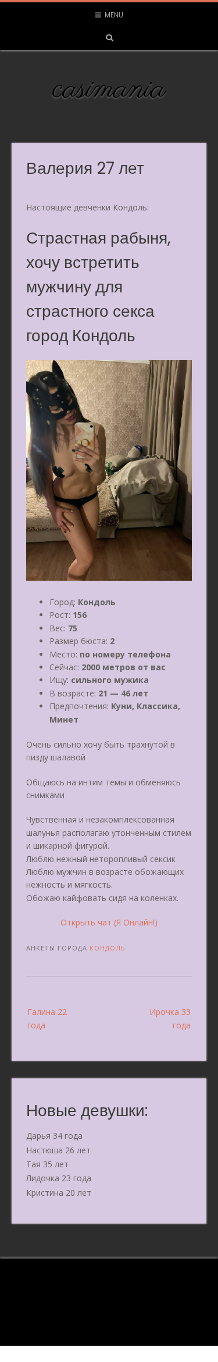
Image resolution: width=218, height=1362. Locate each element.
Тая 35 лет (47, 1164)
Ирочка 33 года (170, 1018)
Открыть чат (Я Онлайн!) (109, 922)
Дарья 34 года (54, 1135)
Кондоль (108, 947)
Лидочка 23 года (58, 1178)
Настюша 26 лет (58, 1150)
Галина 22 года (47, 1018)
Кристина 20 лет (58, 1192)
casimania (109, 89)
